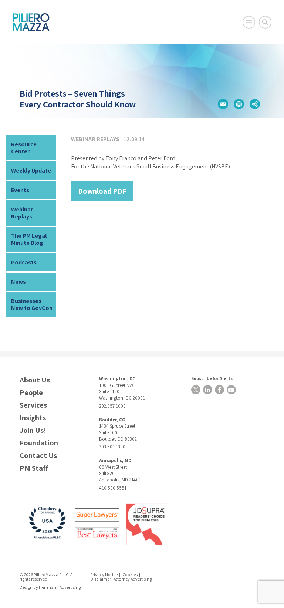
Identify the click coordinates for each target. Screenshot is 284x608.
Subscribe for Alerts (212, 378)
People (31, 392)
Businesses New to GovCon (32, 304)
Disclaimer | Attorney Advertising (121, 579)
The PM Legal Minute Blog (29, 239)
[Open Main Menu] (249, 22)
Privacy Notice (104, 574)
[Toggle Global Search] (265, 22)
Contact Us (38, 455)
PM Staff (34, 468)
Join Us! (33, 430)
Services (33, 405)
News (18, 281)
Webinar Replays (22, 213)
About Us (35, 380)
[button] (223, 104)
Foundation (39, 443)
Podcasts (24, 262)
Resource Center (24, 147)
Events (20, 190)
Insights (33, 417)
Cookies (130, 574)
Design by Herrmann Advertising (50, 587)
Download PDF (102, 191)
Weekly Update (31, 170)
